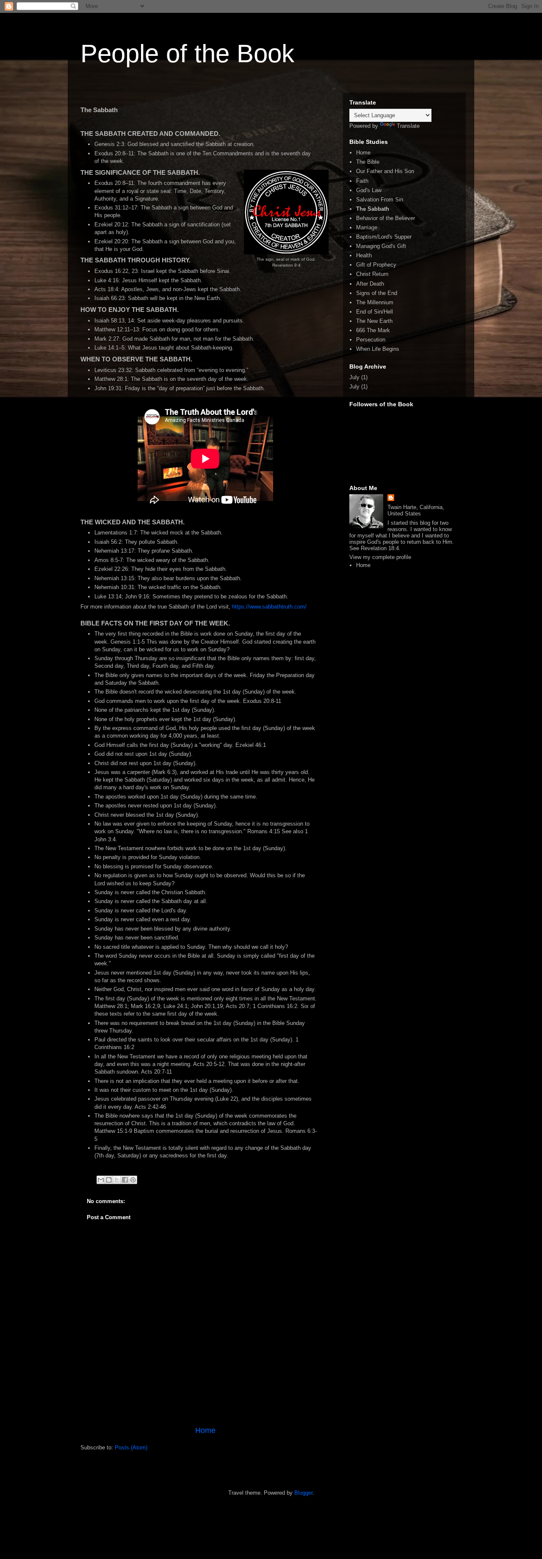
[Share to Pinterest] (133, 1180)
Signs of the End (376, 293)
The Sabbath (372, 209)
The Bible (367, 162)
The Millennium (374, 302)
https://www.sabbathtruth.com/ (269, 606)
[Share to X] (117, 1180)
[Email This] (101, 1180)
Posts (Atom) (131, 1447)
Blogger (303, 1493)
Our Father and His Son (385, 171)
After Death (370, 284)
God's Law (369, 190)
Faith (362, 181)
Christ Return (372, 274)
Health (364, 255)
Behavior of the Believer (385, 218)
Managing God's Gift (381, 246)
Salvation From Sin (379, 199)
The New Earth (374, 321)
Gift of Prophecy (376, 265)
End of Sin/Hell (374, 311)
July (354, 377)
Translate (408, 126)
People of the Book (187, 53)
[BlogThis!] (109, 1180)
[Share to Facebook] (125, 1180)
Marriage (366, 227)
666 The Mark (373, 330)
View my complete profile (380, 557)
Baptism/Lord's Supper (384, 237)
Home (205, 1430)
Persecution (370, 339)
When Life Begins (377, 349)
